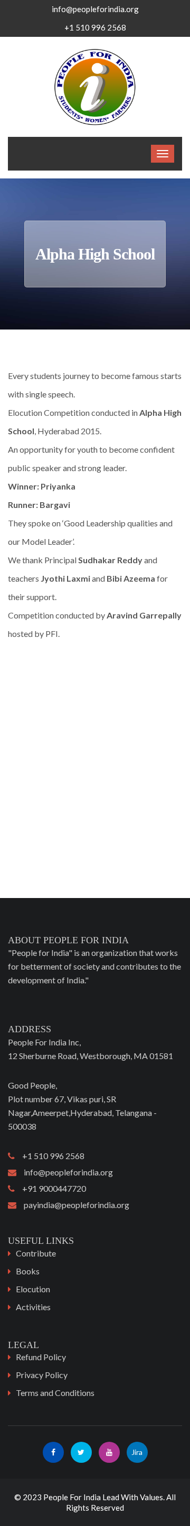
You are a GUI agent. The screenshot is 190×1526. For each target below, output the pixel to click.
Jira (136, 1452)
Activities (33, 1307)
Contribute (36, 1253)
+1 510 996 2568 (49, 1156)
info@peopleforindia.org (95, 9)
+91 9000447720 (50, 1188)
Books (28, 1271)
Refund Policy (41, 1357)
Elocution (33, 1289)
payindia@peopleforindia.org (72, 1205)
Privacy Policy (42, 1375)
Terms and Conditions (55, 1393)
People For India (72, 1497)
